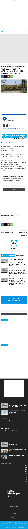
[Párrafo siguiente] (7, 125)
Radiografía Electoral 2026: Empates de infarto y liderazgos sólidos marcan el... (17, 405)
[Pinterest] (8, 76)
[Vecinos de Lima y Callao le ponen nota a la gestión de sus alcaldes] (4, 412)
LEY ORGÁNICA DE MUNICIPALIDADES (13, 522)
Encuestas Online (21, 66)
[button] (2, 32)
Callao (3, 262)
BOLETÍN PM (23, 523)
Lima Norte (6, 64)
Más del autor (20, 255)
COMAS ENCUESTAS (14, 215)
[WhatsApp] (11, 76)
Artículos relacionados (8, 255)
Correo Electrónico (7, 184)
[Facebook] (2, 76)
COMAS (11, 64)
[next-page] (4, 288)
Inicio (2, 64)
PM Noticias (4, 272)
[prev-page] (2, 288)
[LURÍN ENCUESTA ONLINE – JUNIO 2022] (4, 457)
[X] (5, 76)
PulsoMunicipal (14, 66)
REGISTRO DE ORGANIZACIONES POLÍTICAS (10, 523)
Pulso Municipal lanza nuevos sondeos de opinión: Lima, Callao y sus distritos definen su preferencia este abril (17, 262)
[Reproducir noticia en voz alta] (5, 119)
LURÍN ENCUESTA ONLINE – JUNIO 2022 (17, 455)
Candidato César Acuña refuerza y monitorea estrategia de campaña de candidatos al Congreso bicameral (16, 282)
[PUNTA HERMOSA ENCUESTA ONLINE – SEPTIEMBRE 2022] (4, 444)
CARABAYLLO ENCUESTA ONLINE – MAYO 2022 (7, 233)
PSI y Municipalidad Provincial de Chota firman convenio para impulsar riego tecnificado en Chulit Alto (17, 272)
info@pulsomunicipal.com (17, 509)
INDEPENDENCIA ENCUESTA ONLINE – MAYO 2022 (22, 234)
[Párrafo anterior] (4, 125)
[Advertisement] (14, 15)
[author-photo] (14, 246)
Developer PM (5, 73)
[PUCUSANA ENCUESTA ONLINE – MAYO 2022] (4, 451)
